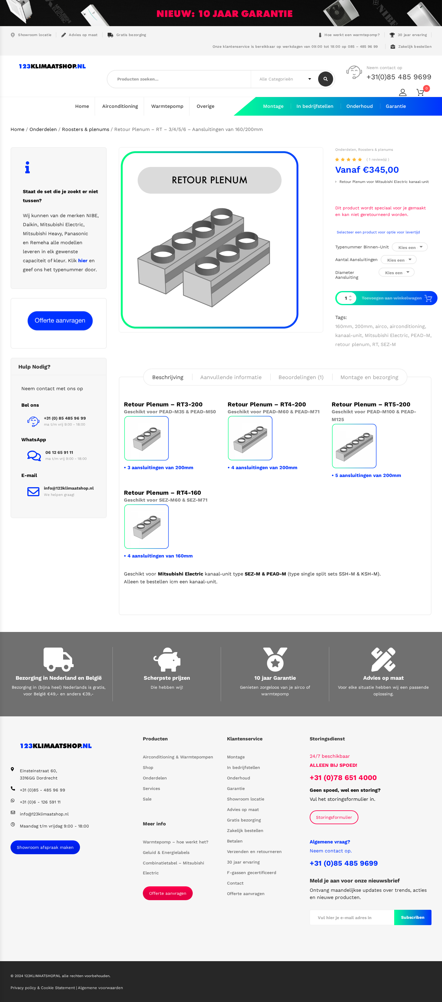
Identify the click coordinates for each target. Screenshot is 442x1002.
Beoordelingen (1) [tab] (301, 377)
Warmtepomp (167, 106)
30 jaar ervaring (412, 35)
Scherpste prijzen (167, 678)
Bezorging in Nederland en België (59, 678)
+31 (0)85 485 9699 (344, 863)
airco (381, 326)
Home (82, 106)
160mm (343, 326)
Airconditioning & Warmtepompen (178, 757)
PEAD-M (420, 335)
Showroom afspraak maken (45, 847)
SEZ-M (388, 344)
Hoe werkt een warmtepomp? (352, 35)
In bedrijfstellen (314, 106)
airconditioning (407, 326)
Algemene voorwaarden (100, 987)
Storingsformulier (334, 817)
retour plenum (352, 344)
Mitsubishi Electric (386, 335)
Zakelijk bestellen (414, 46)
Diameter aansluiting (346, 275)
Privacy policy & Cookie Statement (43, 987)
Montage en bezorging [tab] (369, 377)
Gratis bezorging (131, 35)
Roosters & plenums (85, 129)
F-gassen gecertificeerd (251, 872)
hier (82, 260)
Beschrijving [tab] (167, 377)
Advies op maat (83, 35)
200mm (364, 326)
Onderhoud (359, 106)
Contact (235, 883)
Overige (205, 106)
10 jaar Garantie (275, 678)
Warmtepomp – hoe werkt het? (175, 842)
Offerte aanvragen (167, 893)
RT (375, 344)
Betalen (235, 841)
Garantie (396, 106)
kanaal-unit (348, 335)
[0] (423, 93)
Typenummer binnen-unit (362, 246)
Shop (148, 767)
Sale (147, 799)
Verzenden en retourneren (254, 851)
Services (151, 788)
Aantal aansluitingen (356, 259)
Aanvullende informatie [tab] (231, 377)
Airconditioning (120, 106)
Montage (273, 106)
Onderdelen (43, 129)
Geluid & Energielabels (166, 852)
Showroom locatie (34, 35)
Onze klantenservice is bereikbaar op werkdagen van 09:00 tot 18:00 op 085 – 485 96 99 (294, 46)
